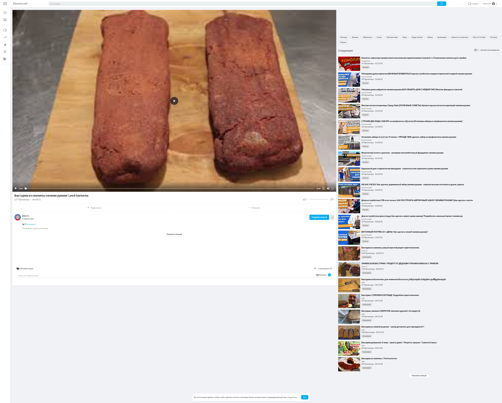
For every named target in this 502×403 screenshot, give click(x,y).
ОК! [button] (304, 397)
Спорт (379, 37)
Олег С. (364, 251)
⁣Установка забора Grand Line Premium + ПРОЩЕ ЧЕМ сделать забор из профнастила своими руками (408, 137)
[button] (490, 4)
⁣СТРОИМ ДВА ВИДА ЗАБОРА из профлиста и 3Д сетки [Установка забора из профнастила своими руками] (411, 121)
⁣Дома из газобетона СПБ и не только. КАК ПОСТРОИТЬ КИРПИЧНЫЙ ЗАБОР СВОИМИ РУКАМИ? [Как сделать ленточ (417, 200)
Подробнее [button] (292, 397)
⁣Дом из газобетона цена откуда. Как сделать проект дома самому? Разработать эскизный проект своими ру (412, 216)
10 (323, 188)
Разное (343, 42)
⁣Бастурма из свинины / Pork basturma (379, 358)
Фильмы (343, 37)
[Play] (16, 188)
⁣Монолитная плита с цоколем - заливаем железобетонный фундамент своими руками (402, 153)
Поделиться (95, 208)
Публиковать (322, 275)
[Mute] (328, 188)
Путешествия (392, 37)
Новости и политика (459, 37)
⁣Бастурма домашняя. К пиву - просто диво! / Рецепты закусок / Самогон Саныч (399, 342)
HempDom (365, 61)
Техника (493, 37)
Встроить (256, 208)
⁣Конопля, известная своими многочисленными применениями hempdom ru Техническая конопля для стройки (413, 58)
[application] (174, 101)
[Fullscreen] (332, 188)
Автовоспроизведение (489, 50)
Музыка (355, 37)
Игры (405, 37)
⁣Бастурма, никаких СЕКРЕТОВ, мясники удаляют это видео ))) (390, 311)
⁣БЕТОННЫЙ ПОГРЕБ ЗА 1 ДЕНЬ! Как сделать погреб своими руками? (394, 232)
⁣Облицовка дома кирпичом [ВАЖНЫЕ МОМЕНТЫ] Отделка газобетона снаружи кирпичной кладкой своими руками (416, 73)
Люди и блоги (417, 37)
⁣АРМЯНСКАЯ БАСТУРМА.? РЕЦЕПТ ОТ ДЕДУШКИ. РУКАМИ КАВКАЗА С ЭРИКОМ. (400, 263)
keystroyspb (366, 77)
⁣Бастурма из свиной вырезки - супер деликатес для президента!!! (392, 326)
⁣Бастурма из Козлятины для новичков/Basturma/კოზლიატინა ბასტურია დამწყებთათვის (403, 279)
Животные (367, 37)
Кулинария (442, 37)
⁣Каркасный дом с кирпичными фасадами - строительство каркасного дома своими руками (404, 168)
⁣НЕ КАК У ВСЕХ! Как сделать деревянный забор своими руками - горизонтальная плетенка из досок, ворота (412, 184)
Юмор (430, 37)
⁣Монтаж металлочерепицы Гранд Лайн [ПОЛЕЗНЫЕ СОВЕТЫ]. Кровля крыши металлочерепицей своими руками (415, 105)
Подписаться (319, 217)
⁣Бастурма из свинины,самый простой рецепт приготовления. (390, 247)
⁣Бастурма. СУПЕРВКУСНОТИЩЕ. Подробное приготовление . (390, 295)
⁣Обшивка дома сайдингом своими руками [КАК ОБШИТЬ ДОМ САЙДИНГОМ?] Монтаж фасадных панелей (411, 89)
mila (363, 282)
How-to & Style (479, 37)
